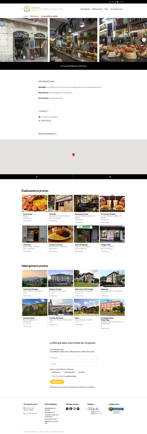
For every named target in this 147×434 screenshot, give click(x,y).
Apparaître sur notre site (51, 422)
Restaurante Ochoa (81, 214)
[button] (3, 40)
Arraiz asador (27, 214)
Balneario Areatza (55, 289)
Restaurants (56, 372)
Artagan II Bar (105, 245)
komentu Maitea (29, 318)
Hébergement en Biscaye (50, 409)
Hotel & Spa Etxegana (30, 289)
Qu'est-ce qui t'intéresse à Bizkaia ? (62, 369)
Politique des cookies (57, 432)
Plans (106, 9)
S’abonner (57, 382)
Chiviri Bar (26, 245)
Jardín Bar (52, 214)
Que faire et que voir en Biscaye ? (51, 415)
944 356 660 (32, 413)
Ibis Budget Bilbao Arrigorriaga (107, 319)
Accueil (26, 16)
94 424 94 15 (46, 121)
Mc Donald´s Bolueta (108, 214)
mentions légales (71, 376)
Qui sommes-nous (116, 9)
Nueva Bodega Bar (81, 245)
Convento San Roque (56, 318)
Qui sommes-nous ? (51, 419)
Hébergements (69, 372)
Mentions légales (44, 432)
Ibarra (77, 318)
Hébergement (85, 9)
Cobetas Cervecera (55, 245)
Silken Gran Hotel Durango (84, 289)
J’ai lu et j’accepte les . (64, 376)
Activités (82, 372)
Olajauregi (104, 289)
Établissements (97, 9)
